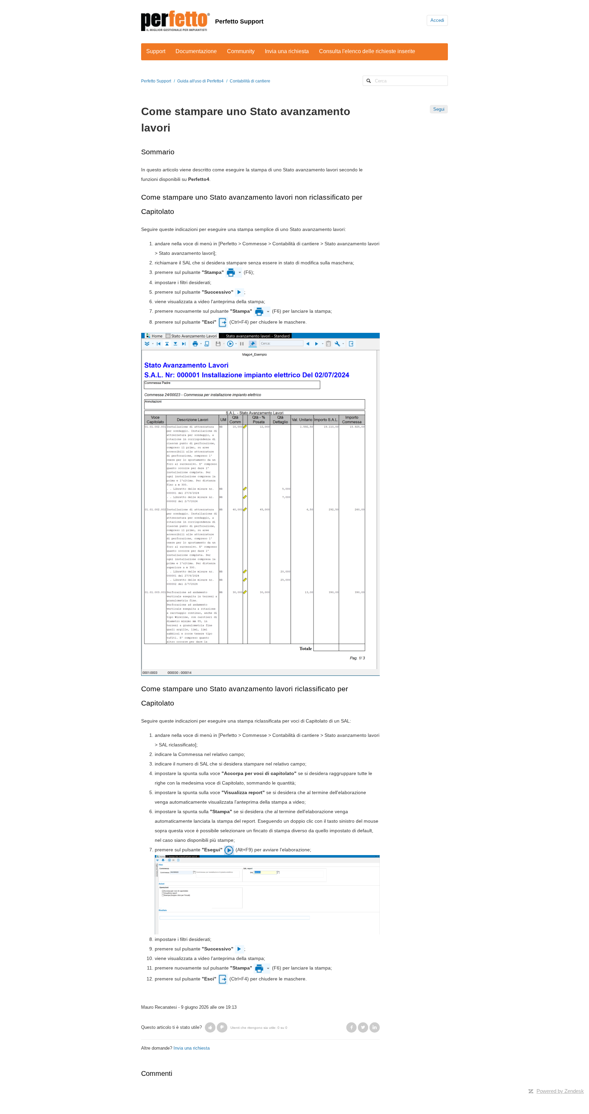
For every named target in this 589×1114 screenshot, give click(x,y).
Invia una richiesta (287, 51)
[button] (210, 1027)
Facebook (351, 1027)
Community (241, 51)
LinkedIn (374, 1027)
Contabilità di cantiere (250, 81)
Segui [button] (438, 109)
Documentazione (196, 51)
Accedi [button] (437, 20)
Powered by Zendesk (560, 1091)
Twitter (363, 1027)
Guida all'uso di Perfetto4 (200, 81)
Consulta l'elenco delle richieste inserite (367, 51)
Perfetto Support (239, 21)
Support (155, 51)
